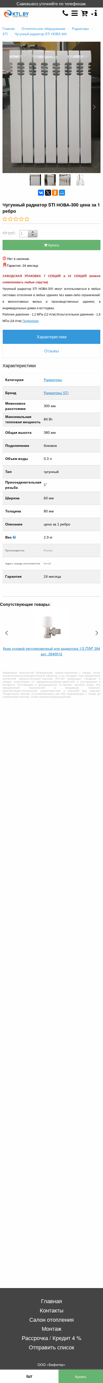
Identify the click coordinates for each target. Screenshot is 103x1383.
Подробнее (30, 320)
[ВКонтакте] (41, 193)
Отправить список (51, 1347)
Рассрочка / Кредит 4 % (51, 1338)
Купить (53, 244)
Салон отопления (51, 1319)
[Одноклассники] (55, 193)
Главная (51, 1301)
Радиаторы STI (56, 393)
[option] (51, 106)
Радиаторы (53, 380)
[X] (48, 193)
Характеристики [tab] (51, 337)
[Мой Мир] (62, 193)
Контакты (52, 1310)
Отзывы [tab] (51, 351)
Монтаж (52, 1328)
